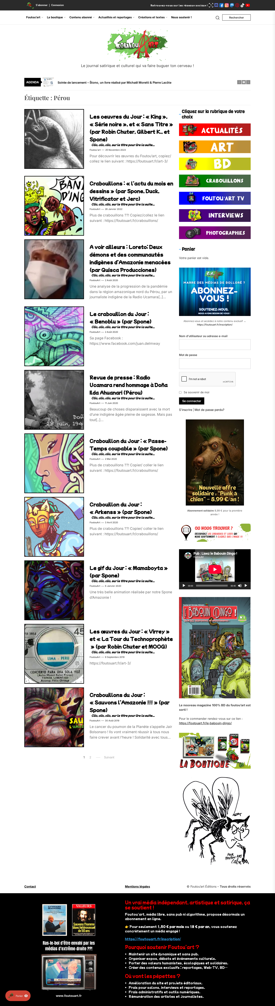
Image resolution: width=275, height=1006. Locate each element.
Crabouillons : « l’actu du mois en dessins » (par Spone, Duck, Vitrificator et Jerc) (131, 191)
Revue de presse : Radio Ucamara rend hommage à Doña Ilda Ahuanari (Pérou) (129, 385)
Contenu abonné (80, 17)
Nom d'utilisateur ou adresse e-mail (203, 336)
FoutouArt (95, 209)
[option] (140, 82)
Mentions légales (137, 886)
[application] (215, 569)
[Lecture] (184, 586)
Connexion (57, 5)
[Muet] (240, 586)
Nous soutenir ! (181, 17)
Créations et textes (151, 17)
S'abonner (42, 5)
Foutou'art (95, 149)
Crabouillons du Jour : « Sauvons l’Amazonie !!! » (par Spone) (129, 702)
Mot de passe (188, 355)
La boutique (55, 17)
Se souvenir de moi (196, 392)
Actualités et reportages (115, 17)
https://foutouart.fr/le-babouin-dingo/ (205, 723)
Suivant (109, 757)
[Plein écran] (246, 586)
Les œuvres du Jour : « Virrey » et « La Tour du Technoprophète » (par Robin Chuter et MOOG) (131, 639)
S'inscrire (185, 410)
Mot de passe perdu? (209, 410)
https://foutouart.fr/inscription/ (215, 324)
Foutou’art (33, 17)
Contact (30, 886)
